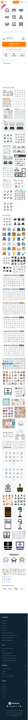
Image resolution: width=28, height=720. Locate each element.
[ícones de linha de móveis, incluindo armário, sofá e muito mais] (8, 160)
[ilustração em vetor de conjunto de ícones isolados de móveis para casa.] (8, 136)
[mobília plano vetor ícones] (8, 522)
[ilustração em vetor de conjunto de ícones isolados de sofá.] (13, 148)
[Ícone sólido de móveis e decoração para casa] (8, 207)
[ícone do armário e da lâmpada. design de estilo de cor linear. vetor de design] (8, 634)
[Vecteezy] (2, 2)
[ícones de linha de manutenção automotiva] (8, 253)
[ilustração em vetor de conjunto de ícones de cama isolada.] (8, 194)
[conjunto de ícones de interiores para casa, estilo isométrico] (8, 646)
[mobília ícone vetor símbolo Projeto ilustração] (8, 622)
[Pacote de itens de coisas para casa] (8, 93)
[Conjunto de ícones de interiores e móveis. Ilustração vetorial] (8, 172)
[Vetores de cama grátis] (8, 102)
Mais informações (6, 63)
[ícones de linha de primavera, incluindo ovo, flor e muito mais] (8, 277)
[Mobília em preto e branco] (9, 242)
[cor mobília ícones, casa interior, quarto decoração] (13, 476)
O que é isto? (15, 60)
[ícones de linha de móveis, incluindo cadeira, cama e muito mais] (7, 292)
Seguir (23, 39)
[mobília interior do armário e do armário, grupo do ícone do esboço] (19, 230)
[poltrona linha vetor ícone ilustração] (7, 556)
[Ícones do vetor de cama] (9, 183)
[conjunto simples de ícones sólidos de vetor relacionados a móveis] (8, 302)
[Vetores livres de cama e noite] (9, 113)
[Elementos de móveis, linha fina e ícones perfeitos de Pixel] (19, 103)
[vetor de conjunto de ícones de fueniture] (8, 124)
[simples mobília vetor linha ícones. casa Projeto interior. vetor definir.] (13, 579)
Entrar (21, 2)
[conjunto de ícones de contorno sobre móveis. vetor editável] (8, 502)
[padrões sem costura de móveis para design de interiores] (8, 546)
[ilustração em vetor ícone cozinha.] (8, 231)
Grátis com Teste (14, 44)
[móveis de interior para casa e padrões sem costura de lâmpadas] (8, 534)
